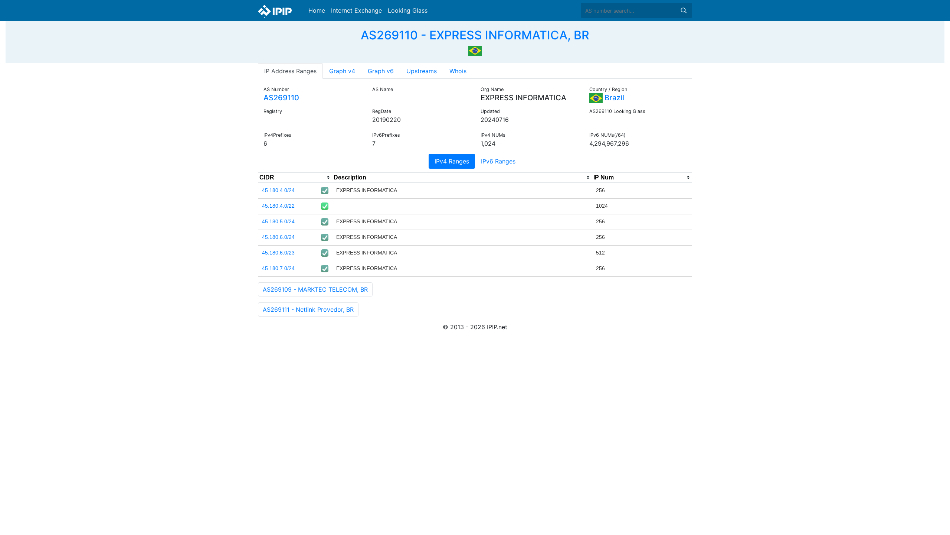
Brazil (613, 97)
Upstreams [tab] (421, 71)
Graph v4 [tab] (342, 71)
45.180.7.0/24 (278, 268)
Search (683, 10)
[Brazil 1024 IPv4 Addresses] (475, 50)
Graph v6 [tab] (381, 71)
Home (316, 10)
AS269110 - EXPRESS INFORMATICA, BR (475, 35)
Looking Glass (408, 10)
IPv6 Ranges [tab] (498, 161)
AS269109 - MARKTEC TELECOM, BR (315, 289)
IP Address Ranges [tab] (290, 71)
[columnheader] (295, 177)
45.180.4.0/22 (278, 206)
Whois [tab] (457, 71)
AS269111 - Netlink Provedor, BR (308, 309)
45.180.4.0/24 (278, 190)
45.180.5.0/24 (278, 221)
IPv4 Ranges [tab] (452, 161)
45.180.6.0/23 (278, 253)
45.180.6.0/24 (278, 237)
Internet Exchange (356, 10)
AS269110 (281, 97)
